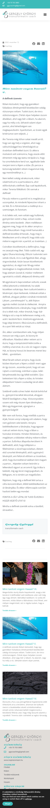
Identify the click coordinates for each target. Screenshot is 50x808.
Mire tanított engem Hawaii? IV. (20, 698)
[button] (45, 14)
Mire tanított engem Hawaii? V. (19, 643)
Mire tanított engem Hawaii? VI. (20, 589)
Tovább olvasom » (9, 610)
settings (28, 799)
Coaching (8, 46)
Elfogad (7, 804)
